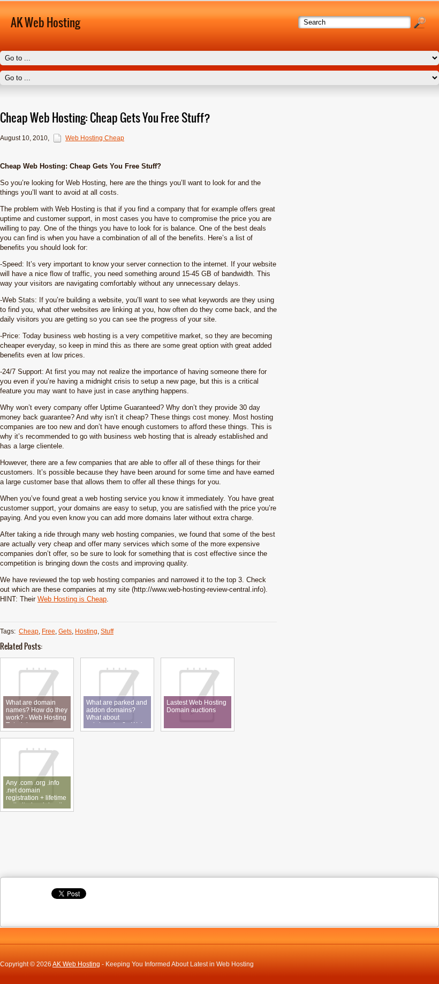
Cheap (29, 631)
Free (48, 631)
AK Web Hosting (76, 964)
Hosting (86, 631)
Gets (65, 631)
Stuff (107, 631)
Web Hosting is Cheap (72, 599)
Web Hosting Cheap (94, 138)
